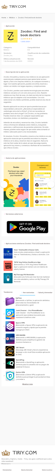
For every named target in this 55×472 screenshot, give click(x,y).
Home (4, 18)
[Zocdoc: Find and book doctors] (16, 184)
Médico (12, 18)
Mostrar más (27, 384)
